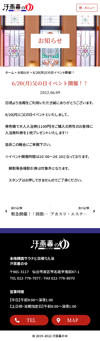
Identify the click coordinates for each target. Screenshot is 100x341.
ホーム (9, 72)
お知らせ (23, 72)
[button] (86, 8)
